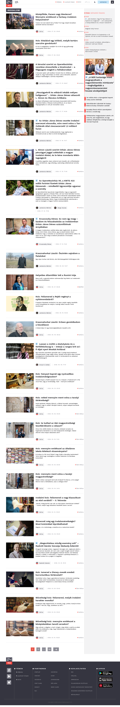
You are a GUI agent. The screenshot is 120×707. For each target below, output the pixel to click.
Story (53, 675)
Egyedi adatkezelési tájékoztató (81, 687)
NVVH (79, 2)
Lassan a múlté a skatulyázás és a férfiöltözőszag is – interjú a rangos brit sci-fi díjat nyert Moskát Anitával (58, 347)
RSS (72, 672)
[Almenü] (16, 2)
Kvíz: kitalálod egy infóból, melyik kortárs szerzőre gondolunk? (57, 42)
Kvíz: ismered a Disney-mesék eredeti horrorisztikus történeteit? (55, 573)
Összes (102, 13)
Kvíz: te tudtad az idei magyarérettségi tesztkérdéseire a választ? (55, 424)
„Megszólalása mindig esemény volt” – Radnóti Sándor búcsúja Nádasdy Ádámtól (57, 544)
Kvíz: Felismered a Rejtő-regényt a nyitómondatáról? (53, 298)
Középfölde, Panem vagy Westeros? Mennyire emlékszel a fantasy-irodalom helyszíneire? (56, 17)
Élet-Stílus (79, 414)
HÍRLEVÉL (74, 675)
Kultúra (80, 31)
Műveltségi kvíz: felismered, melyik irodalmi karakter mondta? (58, 599)
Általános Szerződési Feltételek (81, 690)
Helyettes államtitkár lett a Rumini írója (56, 275)
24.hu (41, 31)
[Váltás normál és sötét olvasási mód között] (95, 2)
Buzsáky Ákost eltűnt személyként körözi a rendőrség (98, 111)
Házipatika (54, 672)
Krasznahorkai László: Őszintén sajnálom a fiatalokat (58, 254)
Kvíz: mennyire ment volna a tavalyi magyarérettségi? (54, 475)
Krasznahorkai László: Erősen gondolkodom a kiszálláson (58, 323)
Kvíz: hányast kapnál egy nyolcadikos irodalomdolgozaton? (55, 375)
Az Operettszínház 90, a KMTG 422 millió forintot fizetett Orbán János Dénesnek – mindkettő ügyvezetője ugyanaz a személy (58, 185)
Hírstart (37, 675)
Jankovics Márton (45, 83)
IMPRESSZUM (75, 679)
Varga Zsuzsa (62, 208)
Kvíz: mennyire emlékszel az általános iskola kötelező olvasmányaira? (55, 449)
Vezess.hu (38, 679)
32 (49, 649)
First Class (38, 683)
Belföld (81, 287)
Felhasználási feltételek (79, 683)
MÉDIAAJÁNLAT (75, 694)
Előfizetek (103, 2)
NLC (36, 690)
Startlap (37, 672)
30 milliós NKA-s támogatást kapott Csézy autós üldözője (99, 99)
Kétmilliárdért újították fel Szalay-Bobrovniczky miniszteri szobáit (98, 105)
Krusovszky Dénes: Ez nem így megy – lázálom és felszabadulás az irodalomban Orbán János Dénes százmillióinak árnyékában (57, 223)
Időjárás (59, 2)
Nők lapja (54, 683)
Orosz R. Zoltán (44, 365)
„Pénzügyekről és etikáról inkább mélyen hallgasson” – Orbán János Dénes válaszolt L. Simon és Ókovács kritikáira (58, 95)
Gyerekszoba (55, 679)
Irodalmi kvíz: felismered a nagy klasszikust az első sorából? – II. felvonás (58, 499)
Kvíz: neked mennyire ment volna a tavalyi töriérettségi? (57, 399)
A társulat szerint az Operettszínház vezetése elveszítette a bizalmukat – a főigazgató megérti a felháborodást (55, 67)
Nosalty (37, 687)
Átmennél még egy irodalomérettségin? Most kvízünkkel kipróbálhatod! (55, 522)
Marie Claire (55, 687)
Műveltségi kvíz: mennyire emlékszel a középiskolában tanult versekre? (55, 622)
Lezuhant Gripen (69, 2)
